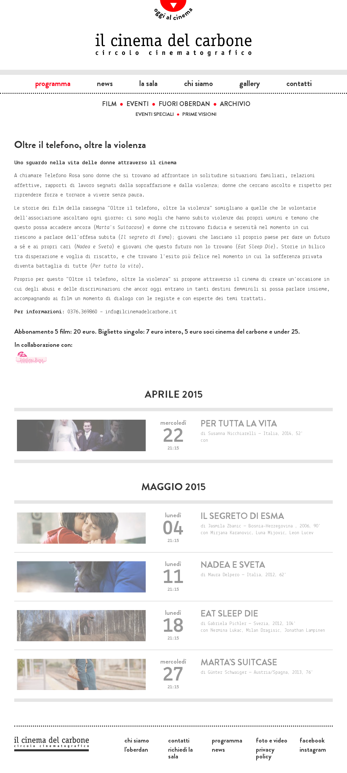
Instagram (313, 749)
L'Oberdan (136, 749)
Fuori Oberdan (184, 104)
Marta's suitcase (239, 662)
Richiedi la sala (180, 753)
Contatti (299, 83)
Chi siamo (198, 83)
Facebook (312, 740)
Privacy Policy (265, 753)
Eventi (137, 104)
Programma (52, 83)
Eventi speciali (155, 114)
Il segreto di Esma (242, 516)
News (105, 83)
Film (109, 104)
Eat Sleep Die (229, 613)
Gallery (249, 83)
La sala (148, 83)
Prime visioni (199, 114)
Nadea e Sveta (233, 565)
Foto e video (271, 740)
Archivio (235, 104)
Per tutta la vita (239, 423)
